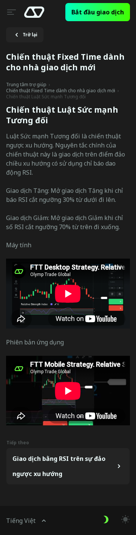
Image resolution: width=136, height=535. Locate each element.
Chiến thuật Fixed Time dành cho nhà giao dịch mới (60, 91)
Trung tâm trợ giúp (26, 85)
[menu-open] (10, 12)
